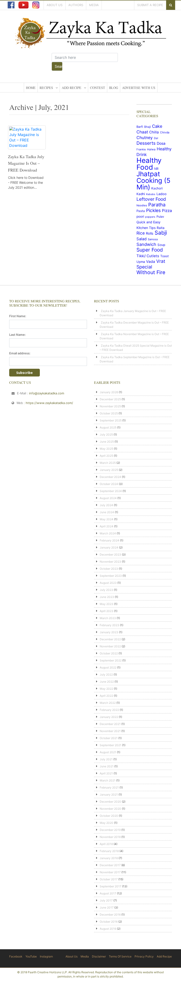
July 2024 (106, 505)
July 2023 (106, 590)
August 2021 (108, 752)
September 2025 (111, 420)
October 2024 (109, 484)
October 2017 (109, 879)
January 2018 (109, 858)
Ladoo (161, 194)
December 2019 (110, 830)
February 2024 (109, 540)
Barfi (139, 126)
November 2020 (110, 808)
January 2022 (109, 717)
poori (140, 216)
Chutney (144, 137)
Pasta (140, 211)
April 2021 (106, 773)
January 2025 (109, 470)
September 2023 (111, 575)
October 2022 (109, 653)
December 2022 (110, 639)
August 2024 (108, 498)
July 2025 (106, 434)
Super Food (149, 250)
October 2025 (109, 413)
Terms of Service (120, 956)
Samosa (153, 239)
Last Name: (17, 334)
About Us (54, 5)
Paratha (156, 205)
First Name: (17, 316)
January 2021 (109, 794)
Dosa (161, 143)
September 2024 (111, 491)
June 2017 (107, 907)
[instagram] (35, 4)
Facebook (15, 956)
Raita (161, 228)
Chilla (154, 132)
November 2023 (110, 561)
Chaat (142, 131)
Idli (156, 168)
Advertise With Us (138, 87)
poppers (150, 216)
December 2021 (110, 724)
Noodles (141, 205)
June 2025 (107, 441)
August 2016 (108, 928)
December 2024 (110, 477)
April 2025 (106, 455)
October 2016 (109, 921)
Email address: (19, 353)
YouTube (31, 956)
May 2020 (106, 823)
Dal (156, 138)
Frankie (141, 149)
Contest (97, 87)
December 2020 (110, 801)
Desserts (146, 143)
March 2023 (108, 618)
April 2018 (106, 844)
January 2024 (109, 547)
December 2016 (110, 914)
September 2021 (110, 745)
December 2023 (110, 554)
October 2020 (109, 815)
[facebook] (11, 4)
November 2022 (110, 646)
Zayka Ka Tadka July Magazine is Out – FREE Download (26, 163)
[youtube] (23, 4)
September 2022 (111, 660)
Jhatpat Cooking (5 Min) (153, 180)
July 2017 (106, 900)
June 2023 (107, 597)
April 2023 (106, 611)
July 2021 (106, 759)
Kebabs (150, 194)
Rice (140, 233)
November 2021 (110, 731)
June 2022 (107, 681)
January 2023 (109, 632)
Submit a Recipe (150, 5)
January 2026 (109, 392)
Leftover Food (151, 199)
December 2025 (110, 399)
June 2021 (107, 766)
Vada (150, 261)
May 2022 (106, 688)
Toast (164, 256)
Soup (161, 245)
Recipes (46, 87)
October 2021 (109, 738)
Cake (157, 126)
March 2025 (108, 462)
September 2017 (110, 886)
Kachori (157, 188)
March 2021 (107, 780)
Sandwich (146, 244)
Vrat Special (150, 264)
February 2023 (109, 625)
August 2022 (108, 667)
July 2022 (106, 674)
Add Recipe (71, 87)
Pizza (167, 210)
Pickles (153, 210)
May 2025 (106, 448)
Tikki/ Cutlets (147, 256)
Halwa (151, 149)
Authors (75, 5)
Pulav (160, 216)
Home (31, 87)
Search (58, 66)
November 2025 (110, 406)
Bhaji (147, 126)
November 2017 (110, 872)
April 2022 (106, 695)
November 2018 (110, 837)
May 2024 (106, 519)
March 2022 (108, 703)
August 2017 (108, 893)
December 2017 (110, 865)
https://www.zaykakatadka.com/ (49, 403)
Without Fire (150, 272)
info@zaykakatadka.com (46, 393)
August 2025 (108, 427)
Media (94, 5)
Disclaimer (99, 956)
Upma (140, 262)
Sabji (161, 232)
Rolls (149, 233)
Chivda (164, 132)
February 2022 (109, 710)
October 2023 (109, 568)
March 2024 (108, 533)
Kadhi (140, 194)
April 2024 (106, 526)
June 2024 (107, 512)
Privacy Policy (144, 956)
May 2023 (106, 604)
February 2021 (109, 787)
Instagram (46, 956)
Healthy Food (148, 163)
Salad (141, 238)
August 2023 (108, 583)
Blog (113, 87)
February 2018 (109, 851)
